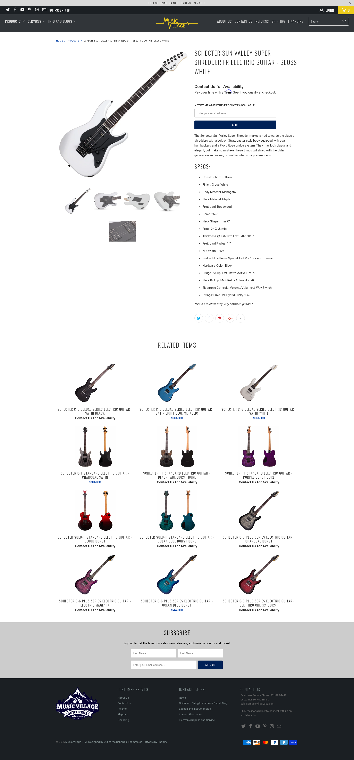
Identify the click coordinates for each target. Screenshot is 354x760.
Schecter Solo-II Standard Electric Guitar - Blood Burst (95, 510)
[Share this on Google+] (230, 318)
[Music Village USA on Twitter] (7, 10)
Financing (296, 21)
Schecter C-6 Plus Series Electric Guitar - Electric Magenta (95, 574)
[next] (183, 114)
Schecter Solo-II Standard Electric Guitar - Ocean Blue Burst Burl (177, 510)
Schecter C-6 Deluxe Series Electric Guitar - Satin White (259, 382)
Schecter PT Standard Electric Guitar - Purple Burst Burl (259, 446)
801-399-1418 (59, 10)
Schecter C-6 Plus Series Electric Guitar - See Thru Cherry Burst (259, 574)
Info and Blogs (60, 21)
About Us (224, 21)
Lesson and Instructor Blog (195, 708)
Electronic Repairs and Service (197, 720)
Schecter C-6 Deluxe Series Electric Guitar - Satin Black (95, 382)
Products (13, 21)
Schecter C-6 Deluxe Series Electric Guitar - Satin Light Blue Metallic (177, 382)
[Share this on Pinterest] (219, 318)
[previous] (63, 114)
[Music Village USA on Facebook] (14, 10)
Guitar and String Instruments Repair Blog (203, 703)
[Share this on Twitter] (198, 318)
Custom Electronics (190, 714)
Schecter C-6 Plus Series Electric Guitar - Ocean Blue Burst (177, 574)
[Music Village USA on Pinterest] (29, 10)
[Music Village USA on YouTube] (22, 10)
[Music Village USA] (177, 23)
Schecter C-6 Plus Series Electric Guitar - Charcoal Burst (259, 510)
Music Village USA (76, 741)
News (182, 697)
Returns (262, 21)
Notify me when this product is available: (224, 105)
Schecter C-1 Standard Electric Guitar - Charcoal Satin (95, 446)
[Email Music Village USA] (44, 10)
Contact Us (244, 21)
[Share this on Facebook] (209, 318)
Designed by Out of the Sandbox (107, 741)
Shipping (278, 21)
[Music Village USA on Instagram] (36, 10)
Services (35, 21)
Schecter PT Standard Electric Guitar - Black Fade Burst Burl (177, 446)
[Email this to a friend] (240, 318)
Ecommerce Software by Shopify (147, 741)
